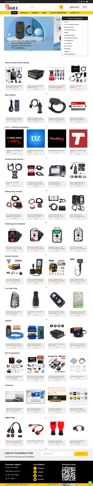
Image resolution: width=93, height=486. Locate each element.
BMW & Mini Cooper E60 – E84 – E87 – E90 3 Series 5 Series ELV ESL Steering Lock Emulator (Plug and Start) (35, 248)
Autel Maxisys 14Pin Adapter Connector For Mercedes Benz (56, 441)
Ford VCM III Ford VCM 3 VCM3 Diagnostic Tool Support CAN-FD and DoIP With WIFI (35, 183)
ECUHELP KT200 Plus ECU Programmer (76, 86)
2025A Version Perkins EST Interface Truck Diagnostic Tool (77, 215)
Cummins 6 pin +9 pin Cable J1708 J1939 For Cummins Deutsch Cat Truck (14, 441)
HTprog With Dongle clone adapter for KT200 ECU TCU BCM (14, 86)
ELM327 (66, 32)
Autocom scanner (69, 27)
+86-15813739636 (12, 467)
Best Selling (10, 95)
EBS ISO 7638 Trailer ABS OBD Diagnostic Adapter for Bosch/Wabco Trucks (77, 441)
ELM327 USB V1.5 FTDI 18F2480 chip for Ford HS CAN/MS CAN (77, 344)
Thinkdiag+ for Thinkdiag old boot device (78, 151)
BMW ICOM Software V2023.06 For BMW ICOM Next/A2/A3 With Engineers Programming (14, 409)
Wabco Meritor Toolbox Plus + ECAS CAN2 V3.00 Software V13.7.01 (34, 409)
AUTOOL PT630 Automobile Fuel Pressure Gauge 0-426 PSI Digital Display (35, 280)
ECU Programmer (68, 40)
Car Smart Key (68, 43)
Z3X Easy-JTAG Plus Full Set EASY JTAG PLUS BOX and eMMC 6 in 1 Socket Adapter (56, 377)
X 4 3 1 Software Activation (71, 24)
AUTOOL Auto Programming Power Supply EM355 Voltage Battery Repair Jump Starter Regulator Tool (13, 280)
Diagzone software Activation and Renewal (35, 151)
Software (66, 51)
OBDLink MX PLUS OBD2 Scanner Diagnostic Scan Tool (35, 86)
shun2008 (11, 478)
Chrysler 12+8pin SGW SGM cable (35, 441)
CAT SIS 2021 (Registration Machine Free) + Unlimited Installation (55, 409)
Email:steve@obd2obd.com (12, 1)
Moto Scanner (68, 46)
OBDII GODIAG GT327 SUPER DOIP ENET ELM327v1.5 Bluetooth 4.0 (14, 345)
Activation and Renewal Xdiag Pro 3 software (14, 151)
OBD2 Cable (67, 48)
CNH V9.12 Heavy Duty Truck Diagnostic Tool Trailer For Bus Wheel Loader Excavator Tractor (56, 215)
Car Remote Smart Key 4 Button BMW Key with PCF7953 (13, 312)
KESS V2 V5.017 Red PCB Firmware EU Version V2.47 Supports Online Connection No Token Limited (35, 377)
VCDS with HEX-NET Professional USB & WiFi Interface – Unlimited (14, 119)
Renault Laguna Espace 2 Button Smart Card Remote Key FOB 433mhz (77, 312)
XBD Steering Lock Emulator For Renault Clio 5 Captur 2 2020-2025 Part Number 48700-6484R (14, 248)
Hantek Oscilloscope (69, 54)
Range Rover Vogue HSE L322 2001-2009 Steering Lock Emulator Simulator (57, 248)
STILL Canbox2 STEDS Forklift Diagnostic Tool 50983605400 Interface (13, 215)
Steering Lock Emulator (15, 224)
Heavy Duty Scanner (69, 35)
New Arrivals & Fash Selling (17, 62)
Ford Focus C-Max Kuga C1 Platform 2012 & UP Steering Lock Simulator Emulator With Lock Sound (78, 248)
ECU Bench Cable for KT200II (77, 376)
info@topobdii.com (14, 471)
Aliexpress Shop (69, 464)
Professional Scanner (69, 30)
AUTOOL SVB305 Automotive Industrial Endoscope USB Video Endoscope (77, 280)
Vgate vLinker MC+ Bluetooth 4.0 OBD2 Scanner (56, 344)
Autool (66, 21)
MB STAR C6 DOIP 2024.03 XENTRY (12, 183)
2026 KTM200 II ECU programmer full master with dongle (14, 377)
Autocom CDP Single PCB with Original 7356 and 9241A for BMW (35, 119)
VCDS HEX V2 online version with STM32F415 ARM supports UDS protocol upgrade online (56, 119)
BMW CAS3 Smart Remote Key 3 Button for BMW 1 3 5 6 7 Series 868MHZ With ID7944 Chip (56, 312)
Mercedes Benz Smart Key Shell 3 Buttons (35, 312)
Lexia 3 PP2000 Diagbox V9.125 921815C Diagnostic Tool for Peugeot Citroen (77, 183)
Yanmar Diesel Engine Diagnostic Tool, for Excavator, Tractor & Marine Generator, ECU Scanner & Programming (35, 215)
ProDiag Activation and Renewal (56, 150)
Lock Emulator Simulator (70, 38)
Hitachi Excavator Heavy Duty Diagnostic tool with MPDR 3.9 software (77, 119)
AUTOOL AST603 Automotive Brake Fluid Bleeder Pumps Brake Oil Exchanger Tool (56, 280)
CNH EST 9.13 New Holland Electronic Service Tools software (78, 409)
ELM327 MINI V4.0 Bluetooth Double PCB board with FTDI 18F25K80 (34, 345)
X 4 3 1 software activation (17, 127)
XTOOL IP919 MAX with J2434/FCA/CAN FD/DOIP (55, 183)
